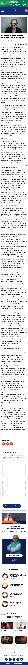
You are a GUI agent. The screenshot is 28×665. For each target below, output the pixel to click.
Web (4, 491)
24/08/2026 (12, 605)
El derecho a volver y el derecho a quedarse (16, 584)
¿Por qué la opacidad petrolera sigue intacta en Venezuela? (18, 576)
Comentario (6, 461)
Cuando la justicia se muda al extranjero (16, 594)
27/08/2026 (12, 578)
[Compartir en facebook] (3, 444)
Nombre (5, 479)
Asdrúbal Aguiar (21, 44)
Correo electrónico (8, 485)
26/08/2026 (12, 587)
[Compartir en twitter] (7, 444)
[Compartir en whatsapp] (11, 444)
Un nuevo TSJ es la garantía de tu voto (16, 603)
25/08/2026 (12, 596)
